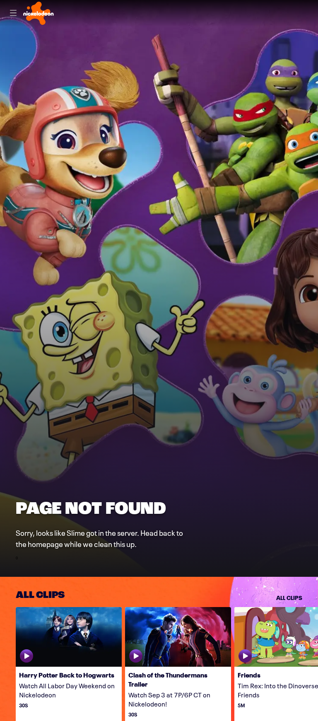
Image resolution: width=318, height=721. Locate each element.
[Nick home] (38, 13)
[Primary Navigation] (13, 13)
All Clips (289, 597)
